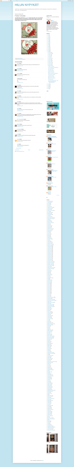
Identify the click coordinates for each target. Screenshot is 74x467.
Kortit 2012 (19, 59)
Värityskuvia (49, 414)
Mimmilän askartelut (50, 338)
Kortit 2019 (48, 292)
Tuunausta (48, 403)
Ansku (18, 113)
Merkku (18, 68)
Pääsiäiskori (49, 367)
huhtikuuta (49, 61)
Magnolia (48, 321)
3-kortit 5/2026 (49, 202)
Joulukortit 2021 (49, 258)
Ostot (48, 354)
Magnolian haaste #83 (51, 76)
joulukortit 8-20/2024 (50, 264)
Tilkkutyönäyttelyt (49, 400)
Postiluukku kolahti (50, 79)
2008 (48, 87)
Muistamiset (49, 341)
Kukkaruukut (49, 308)
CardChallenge (49, 214)
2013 (48, 50)
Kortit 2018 (48, 291)
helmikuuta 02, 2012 (20, 141)
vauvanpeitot (49, 407)
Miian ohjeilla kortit (49, 337)
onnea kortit (49, 351)
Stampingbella (49, 386)
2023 (48, 38)
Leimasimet (48, 316)
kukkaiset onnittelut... (54, 186)
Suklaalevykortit (49, 391)
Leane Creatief (49, 311)
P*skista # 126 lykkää (51, 66)
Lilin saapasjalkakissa (51, 68)
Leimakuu (48, 314)
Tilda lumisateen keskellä (51, 74)
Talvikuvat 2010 (49, 396)
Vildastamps (49, 408)
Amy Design (49, 206)
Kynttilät (48, 310)
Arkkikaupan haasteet (50, 207)
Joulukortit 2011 (49, 248)
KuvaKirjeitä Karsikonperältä (52, 136)
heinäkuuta (49, 58)
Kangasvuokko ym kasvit (50, 267)
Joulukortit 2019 (49, 256)
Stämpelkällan (49, 389)
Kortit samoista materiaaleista (51, 300)
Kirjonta (48, 275)
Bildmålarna (49, 213)
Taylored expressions (50, 398)
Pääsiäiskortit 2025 (50, 369)
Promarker (48, 365)
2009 (48, 86)
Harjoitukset (49, 227)
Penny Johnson (49, 358)
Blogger (42, 460)
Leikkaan (49, 149)
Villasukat (48, 410)
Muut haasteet (49, 343)
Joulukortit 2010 (49, 247)
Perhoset (48, 360)
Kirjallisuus (48, 273)
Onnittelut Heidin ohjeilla (50, 353)
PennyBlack (49, 359)
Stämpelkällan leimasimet (50, 390)
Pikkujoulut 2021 (49, 362)
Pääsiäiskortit (49, 368)
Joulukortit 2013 (49, 250)
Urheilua (48, 404)
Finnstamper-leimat (50, 222)
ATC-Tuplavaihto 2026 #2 (55, 157)
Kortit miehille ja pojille (50, 299)
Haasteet (48, 224)
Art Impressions (49, 208)
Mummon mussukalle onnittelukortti (53, 73)
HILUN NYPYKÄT (27, 5)
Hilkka (53, 20)
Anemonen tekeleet (50, 176)
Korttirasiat (48, 303)
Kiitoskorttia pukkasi (51, 69)
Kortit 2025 (48, 296)
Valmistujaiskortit (49, 405)
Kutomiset (48, 309)
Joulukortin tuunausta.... (51, 75)
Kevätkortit (48, 271)
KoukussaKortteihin (50, 305)
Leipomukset (49, 317)
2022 (48, 39)
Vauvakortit (48, 406)
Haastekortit (49, 226)
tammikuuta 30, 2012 (20, 65)
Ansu (18, 144)
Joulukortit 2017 (49, 254)
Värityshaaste (49, 413)
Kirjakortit (48, 272)
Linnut (48, 319)
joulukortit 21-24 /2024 (50, 261)
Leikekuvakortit (49, 312)
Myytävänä (48, 344)
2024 (48, 37)
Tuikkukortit (48, 402)
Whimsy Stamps (49, 415)
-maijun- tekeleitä (50, 143)
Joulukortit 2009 (49, 246)
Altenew (48, 205)
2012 (48, 51)
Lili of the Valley (49, 318)
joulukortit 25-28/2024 (50, 262)
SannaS (18, 139)
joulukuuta (49, 52)
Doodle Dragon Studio (50, 218)
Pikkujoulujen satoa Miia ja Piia (51, 361)
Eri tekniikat (48, 220)
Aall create (48, 204)
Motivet (48, 340)
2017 (48, 45)
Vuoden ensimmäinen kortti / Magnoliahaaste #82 (52, 82)
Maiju (18, 101)
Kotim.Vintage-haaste (50, 304)
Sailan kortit (49, 156)
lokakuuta (49, 54)
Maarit (18, 108)
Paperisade (48, 356)
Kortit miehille (49, 298)
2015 (48, 47)
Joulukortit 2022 (49, 259)
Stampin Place (49, 384)
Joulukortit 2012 (49, 249)
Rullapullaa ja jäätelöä (54, 137)
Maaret (18, 63)
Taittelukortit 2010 (49, 395)
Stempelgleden (49, 387)
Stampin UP (49, 385)
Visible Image (49, 412)
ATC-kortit (48, 211)
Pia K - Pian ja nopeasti (20, 119)
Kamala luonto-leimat (50, 265)
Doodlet (48, 219)
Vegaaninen (49, 193)
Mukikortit (48, 342)
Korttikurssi (48, 301)
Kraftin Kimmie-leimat (50, 306)
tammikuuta (49, 65)
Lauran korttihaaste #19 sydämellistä (53, 67)
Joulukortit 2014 (49, 251)
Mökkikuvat (48, 346)
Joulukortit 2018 (49, 255)
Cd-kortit (48, 215)
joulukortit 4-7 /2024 (50, 263)
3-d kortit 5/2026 (49, 201)
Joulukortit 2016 (49, 253)
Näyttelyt (48, 350)
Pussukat (48, 366)
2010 (48, 85)
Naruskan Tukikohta (50, 169)
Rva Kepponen (19, 129)
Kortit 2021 (48, 294)
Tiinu (17, 134)
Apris (18, 85)
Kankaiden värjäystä (50, 268)
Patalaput (48, 357)
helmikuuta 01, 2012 (20, 136)
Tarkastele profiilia (49, 31)
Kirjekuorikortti (49, 274)
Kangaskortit (49, 266)
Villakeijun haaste (49, 409)
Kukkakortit (48, 307)
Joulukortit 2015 (49, 252)
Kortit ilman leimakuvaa (50, 297)
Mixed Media (49, 339)
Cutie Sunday (49, 216)
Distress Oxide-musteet (50, 217)
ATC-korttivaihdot (49, 212)
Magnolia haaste (49, 322)
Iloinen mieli (49, 192)
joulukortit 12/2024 (49, 245)
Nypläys (48, 349)
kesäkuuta (49, 59)
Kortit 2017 (48, 290)
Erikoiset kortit (49, 221)
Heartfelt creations (49, 228)
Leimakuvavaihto (49, 315)
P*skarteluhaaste (23, 59)
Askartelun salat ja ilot (50, 210)
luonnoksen (26, 17)
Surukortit (48, 392)
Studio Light (49, 388)
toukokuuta (49, 60)
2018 (48, 44)
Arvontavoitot (49, 209)
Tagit (48, 394)
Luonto (48, 320)
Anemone (18, 73)
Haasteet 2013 (49, 225)
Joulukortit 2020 (49, 257)
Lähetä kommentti (18, 148)
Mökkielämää (49, 345)
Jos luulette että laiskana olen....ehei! (53, 80)
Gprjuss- (48, 223)
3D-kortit (48, 203)
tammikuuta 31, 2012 (20, 70)
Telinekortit (48, 399)
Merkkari (18, 124)
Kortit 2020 (48, 293)
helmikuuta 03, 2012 (20, 146)
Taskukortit (48, 397)
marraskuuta (50, 53)
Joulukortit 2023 (49, 260)
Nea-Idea (48, 347)
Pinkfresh (48, 363)
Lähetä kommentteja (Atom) (20, 151)
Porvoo (48, 364)
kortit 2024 (48, 295)
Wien (48, 416)
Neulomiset (48, 348)
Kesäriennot (49, 270)
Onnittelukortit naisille (50, 352)
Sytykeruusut (49, 393)
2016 (48, 46)
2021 (48, 40)
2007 (48, 88)
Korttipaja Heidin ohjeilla (50, 302)
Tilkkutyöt (48, 401)
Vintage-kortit (49, 411)
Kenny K (48, 269)
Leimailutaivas (49, 313)
